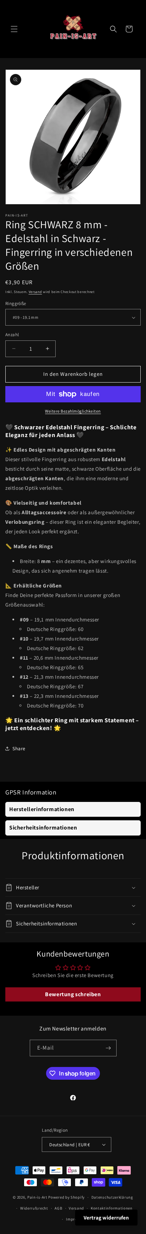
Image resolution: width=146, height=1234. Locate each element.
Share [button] (19, 748)
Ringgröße (15, 303)
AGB (58, 1208)
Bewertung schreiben (73, 994)
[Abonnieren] (108, 1048)
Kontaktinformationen (112, 1208)
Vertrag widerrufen (106, 1217)
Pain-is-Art (37, 1197)
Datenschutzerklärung (112, 1197)
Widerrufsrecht (34, 1208)
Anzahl (12, 335)
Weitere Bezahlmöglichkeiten (73, 411)
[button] (14, 29)
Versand (35, 291)
